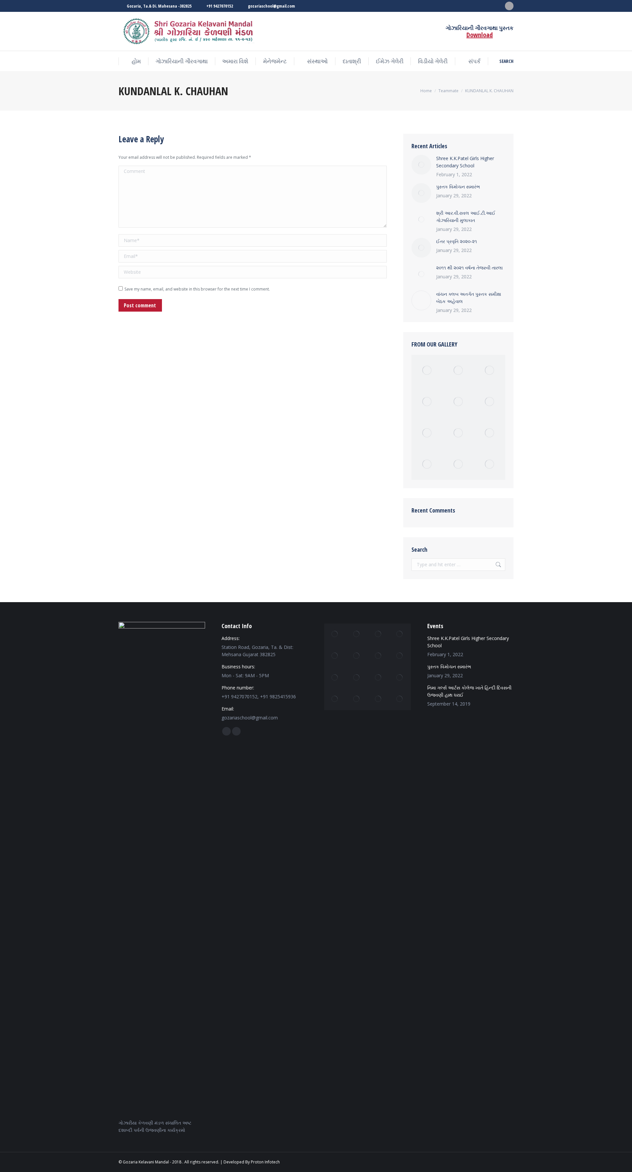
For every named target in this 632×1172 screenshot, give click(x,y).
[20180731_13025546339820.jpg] (378, 634)
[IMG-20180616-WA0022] (378, 656)
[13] (335, 656)
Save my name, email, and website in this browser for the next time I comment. (197, 289)
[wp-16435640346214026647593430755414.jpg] (378, 699)
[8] (427, 433)
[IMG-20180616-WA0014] (489, 464)
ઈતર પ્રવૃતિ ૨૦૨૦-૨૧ (456, 241)
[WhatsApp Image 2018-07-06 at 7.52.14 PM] (357, 677)
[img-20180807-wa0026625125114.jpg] (335, 699)
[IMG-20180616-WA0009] (357, 656)
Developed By (237, 1162)
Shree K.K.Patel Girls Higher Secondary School (465, 162)
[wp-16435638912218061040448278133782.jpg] (400, 699)
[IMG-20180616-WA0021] (335, 634)
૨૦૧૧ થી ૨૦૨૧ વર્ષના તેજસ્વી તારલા (469, 268)
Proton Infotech (265, 1162)
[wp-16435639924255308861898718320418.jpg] (335, 677)
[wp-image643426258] (378, 677)
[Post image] (421, 165)
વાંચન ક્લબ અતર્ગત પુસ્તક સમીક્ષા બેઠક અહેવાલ (468, 297)
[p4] (400, 634)
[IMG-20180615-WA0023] (489, 401)
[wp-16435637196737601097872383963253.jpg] (427, 464)
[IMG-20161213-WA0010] (458, 464)
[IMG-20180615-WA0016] (357, 699)
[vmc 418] (427, 401)
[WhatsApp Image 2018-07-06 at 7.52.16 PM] (357, 634)
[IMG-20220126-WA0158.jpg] (458, 370)
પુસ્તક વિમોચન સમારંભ (458, 186)
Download (479, 34)
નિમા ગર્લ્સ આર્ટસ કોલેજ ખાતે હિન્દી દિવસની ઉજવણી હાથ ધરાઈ (469, 691)
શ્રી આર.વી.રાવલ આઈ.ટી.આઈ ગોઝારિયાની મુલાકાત (465, 216)
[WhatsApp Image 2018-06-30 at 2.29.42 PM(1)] (427, 370)
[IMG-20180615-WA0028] (458, 433)
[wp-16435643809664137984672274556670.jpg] (400, 677)
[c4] (458, 401)
